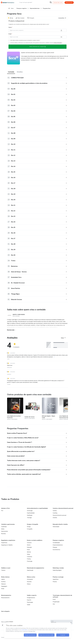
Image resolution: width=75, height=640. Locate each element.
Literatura (29, 556)
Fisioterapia (30, 602)
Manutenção (30, 570)
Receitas (3, 533)
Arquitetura (4, 542)
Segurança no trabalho (7, 545)
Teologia (29, 517)
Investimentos (56, 549)
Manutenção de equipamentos (35, 568)
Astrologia (29, 510)
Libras (28, 554)
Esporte (29, 600)
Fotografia (29, 529)
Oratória (55, 517)
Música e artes (31, 577)
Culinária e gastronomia (8, 524)
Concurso (29, 542)
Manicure (3, 584)
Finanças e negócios (58, 540)
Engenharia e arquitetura (8, 540)
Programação (56, 602)
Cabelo (3, 579)
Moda (2, 588)
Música (28, 584)
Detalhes (20, 72)
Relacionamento (5, 597)
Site (54, 604)
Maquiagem (4, 586)
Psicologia (29, 561)
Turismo (3, 570)
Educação (29, 547)
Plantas (55, 581)
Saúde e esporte (31, 595)
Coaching (55, 513)
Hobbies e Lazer (5, 568)
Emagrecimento (31, 597)
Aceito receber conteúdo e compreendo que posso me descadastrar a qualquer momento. (25, 40)
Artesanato (30, 579)
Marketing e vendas (58, 568)
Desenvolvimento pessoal (59, 515)
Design (29, 526)
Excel (54, 599)
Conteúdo (11, 72)
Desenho (29, 581)
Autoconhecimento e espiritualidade (37, 508)
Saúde (28, 604)
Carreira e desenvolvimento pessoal (63, 508)
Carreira (55, 510)
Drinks (2, 529)
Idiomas (29, 552)
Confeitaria (4, 526)
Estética (3, 581)
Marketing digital (57, 570)
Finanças (55, 547)
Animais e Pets (5, 508)
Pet (2, 510)
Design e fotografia (32, 524)
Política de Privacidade (58, 42)
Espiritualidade (31, 513)
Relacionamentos (6, 595)
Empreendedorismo (58, 545)
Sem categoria (5, 611)
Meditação (29, 515)
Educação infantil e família (60, 524)
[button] (36, 78)
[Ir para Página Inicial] (8, 2)
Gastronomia (4, 531)
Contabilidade (56, 542)
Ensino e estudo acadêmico (34, 540)
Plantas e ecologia (58, 577)
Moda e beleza (5, 577)
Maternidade (56, 526)
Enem (28, 549)
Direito (28, 545)
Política (29, 559)
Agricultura (55, 579)
